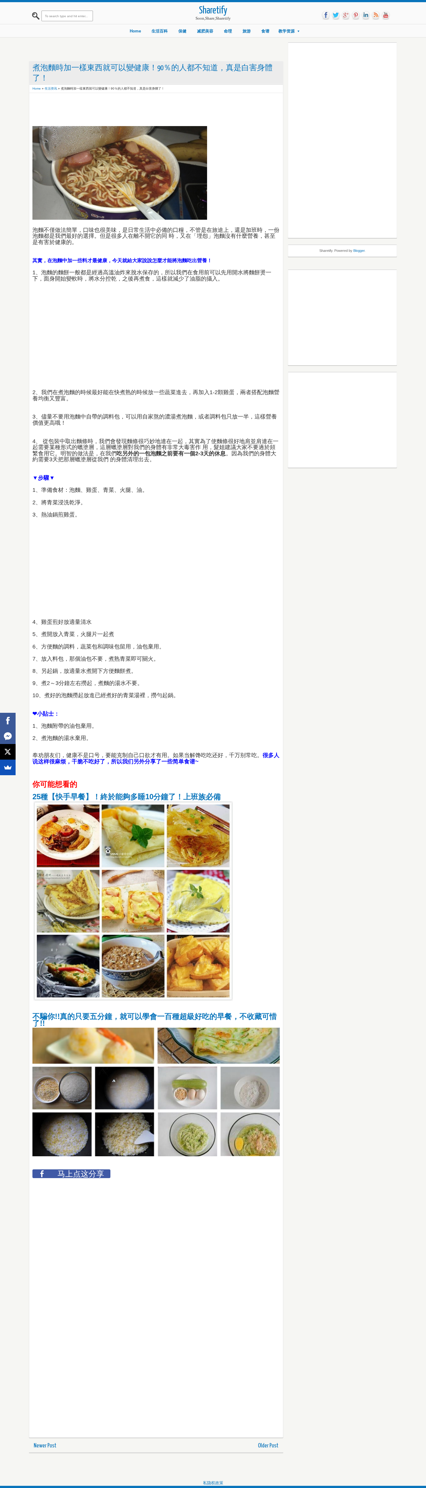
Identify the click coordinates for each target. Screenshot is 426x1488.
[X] (8, 752)
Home (135, 31)
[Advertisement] (145, 110)
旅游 (247, 31)
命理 (228, 31)
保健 (182, 31)
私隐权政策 (213, 1483)
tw (336, 15)
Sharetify (213, 11)
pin (356, 15)
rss (376, 15)
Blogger (359, 250)
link (366, 15)
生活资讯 (51, 88)
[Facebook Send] (8, 736)
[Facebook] (8, 720)
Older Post (268, 1446)
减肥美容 (205, 31)
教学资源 (286, 31)
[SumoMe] (8, 767)
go (346, 15)
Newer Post (45, 1446)
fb (326, 15)
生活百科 (160, 31)
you (386, 15)
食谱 (265, 31)
